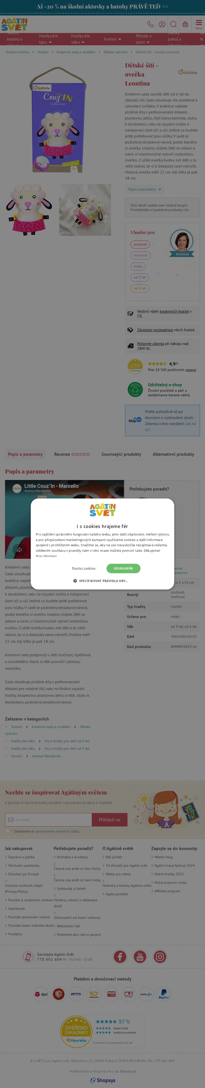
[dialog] (102, 544)
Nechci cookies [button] (84, 568)
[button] (102, 580)
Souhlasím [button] (123, 568)
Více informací (46, 556)
